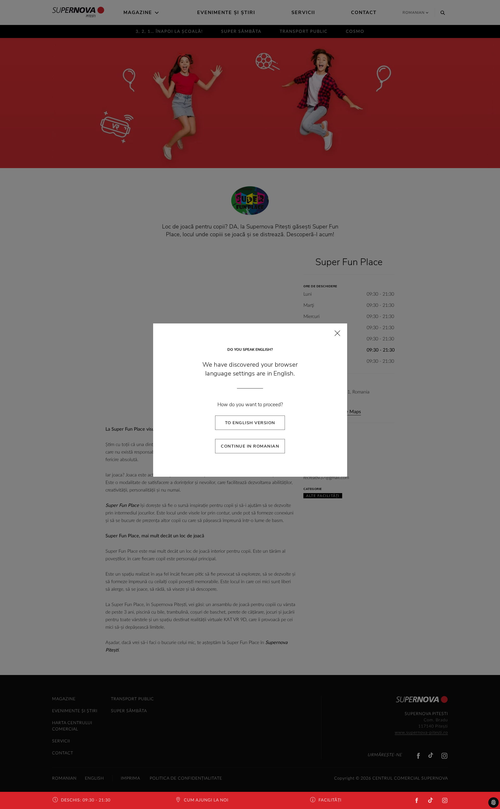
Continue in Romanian (250, 446)
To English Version (250, 423)
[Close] (337, 333)
